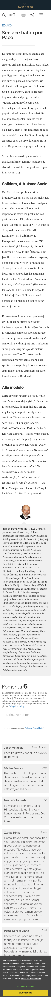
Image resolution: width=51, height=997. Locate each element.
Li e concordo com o (25, 728)
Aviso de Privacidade (34, 728)
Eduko (7, 25)
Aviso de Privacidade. (31, 978)
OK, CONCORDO (25, 993)
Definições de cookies (25, 986)
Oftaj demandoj (16, 706)
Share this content (32, 15)
